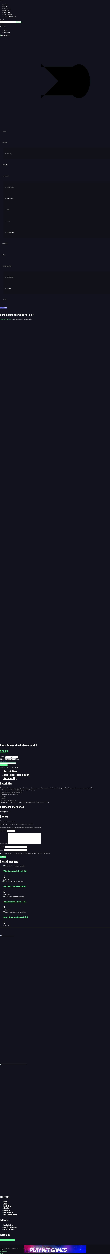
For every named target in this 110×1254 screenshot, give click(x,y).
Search (19, 22)
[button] (3, 307)
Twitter (5, 30)
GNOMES (9, 288)
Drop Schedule (7, 14)
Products (8, 319)
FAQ (4, 255)
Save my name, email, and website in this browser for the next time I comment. (26, 853)
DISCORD (9, 153)
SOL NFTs (5, 165)
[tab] (56, 771)
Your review (4, 843)
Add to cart (4, 765)
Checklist (6, 10)
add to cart (6, 879)
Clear (17, 759)
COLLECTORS (10, 277)
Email (2, 850)
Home (5, 4)
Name (2, 847)
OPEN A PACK (10, 198)
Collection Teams (9, 1229)
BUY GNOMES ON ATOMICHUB (7, 1240)
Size (2, 759)
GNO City (5, 243)
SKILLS (8, 210)
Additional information (16, 775)
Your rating (3, 831)
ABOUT (5, 142)
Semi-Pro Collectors (9, 1227)
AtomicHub (6, 12)
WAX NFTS (6, 176)
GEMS (8, 221)
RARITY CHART (10, 187)
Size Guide (3, 761)
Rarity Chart (6, 8)
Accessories (15, 767)
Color (2, 757)
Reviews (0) (9, 778)
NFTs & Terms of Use (9, 16)
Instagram (6, 32)
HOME (4, 131)
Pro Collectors (8, 1225)
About (5, 6)
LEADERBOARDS (7, 266)
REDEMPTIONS (10, 232)
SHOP (4, 300)
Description (10, 771)
